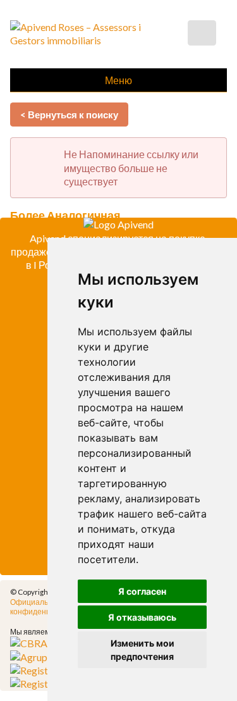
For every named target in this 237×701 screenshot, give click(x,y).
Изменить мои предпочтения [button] (142, 650)
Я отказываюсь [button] (142, 617)
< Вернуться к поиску (69, 114)
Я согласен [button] (142, 591)
